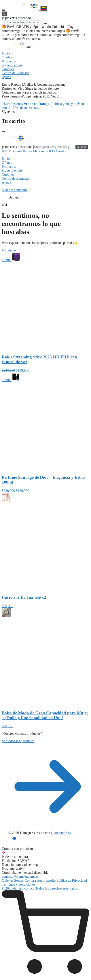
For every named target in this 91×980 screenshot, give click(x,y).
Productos (9, 166)
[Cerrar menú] (28, 47)
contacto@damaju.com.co (20, 876)
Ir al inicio (9, 250)
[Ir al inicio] (23, 9)
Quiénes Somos (13, 880)
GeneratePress (61, 833)
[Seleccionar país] (43, 8)
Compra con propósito (40, 880)
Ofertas (7, 162)
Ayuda (6, 182)
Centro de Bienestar (15, 178)
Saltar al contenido (15, 190)
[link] (45, 934)
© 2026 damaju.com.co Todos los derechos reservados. (40, 888)
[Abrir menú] (3, 10)
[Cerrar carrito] (3, 131)
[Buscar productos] (45, 23)
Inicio (6, 159)
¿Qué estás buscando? (17, 18)
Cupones (8, 174)
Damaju (13, 197)
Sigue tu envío (12, 170)
